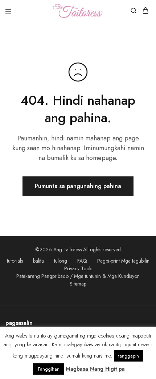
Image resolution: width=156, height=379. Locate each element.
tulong (60, 260)
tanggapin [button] (128, 355)
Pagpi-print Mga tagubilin (123, 260)
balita (38, 260)
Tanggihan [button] (48, 369)
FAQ (82, 260)
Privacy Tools (78, 268)
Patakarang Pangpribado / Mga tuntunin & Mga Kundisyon (78, 276)
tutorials (15, 260)
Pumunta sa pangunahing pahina (78, 186)
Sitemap (78, 283)
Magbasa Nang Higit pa (95, 369)
